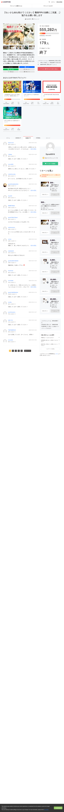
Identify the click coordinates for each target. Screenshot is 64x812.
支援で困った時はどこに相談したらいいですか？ (49, 344)
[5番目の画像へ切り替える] (32, 47)
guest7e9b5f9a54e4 (13, 292)
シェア (27, 67)
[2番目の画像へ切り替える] (12, 47)
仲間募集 (38, 138)
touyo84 (10, 196)
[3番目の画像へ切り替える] (19, 47)
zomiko (10, 302)
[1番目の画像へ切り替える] (6, 47)
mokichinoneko (12, 174)
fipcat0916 (29, 19)
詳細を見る (44, 194)
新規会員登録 (59, 2)
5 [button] (21, 350)
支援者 (28, 138)
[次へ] (33, 34)
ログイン (53, 2)
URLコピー (27, 69)
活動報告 (18, 138)
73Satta (10, 154)
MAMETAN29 (11, 205)
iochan (9, 239)
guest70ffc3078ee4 (13, 217)
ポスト (11, 67)
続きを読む (34, 149)
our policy (46, 809)
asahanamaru (11, 227)
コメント (48, 138)
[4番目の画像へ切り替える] (25, 47)
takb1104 (10, 320)
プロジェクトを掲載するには (16, 6)
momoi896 (10, 164)
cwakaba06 (11, 251)
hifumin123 (11, 142)
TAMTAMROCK (12, 330)
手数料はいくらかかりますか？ (47, 337)
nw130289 (10, 280)
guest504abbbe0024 (13, 184)
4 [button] (18, 350)
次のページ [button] (27, 350)
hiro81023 (10, 270)
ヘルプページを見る (50, 348)
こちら (56, 353)
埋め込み (12, 71)
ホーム (8, 138)
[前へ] (5, 34)
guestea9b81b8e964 (13, 261)
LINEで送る (11, 69)
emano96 (10, 340)
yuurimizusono (11, 312)
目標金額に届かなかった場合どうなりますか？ (49, 341)
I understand (58, 808)
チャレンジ (36, 19)
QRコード (28, 71)
